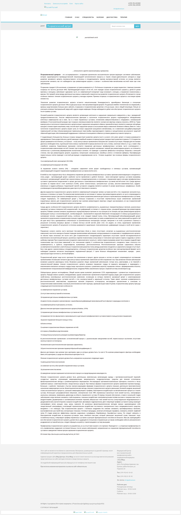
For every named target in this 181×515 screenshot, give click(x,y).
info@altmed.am (119, 8)
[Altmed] (46, 15)
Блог (71, 3)
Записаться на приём (60, 3)
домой (42, 26)
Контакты (47, 3)
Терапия (123, 17)
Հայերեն (104, 512)
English (80, 512)
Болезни (100, 17)
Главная (68, 17)
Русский (55, 7)
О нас (77, 17)
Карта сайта (79, 3)
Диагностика (112, 17)
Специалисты (88, 17)
